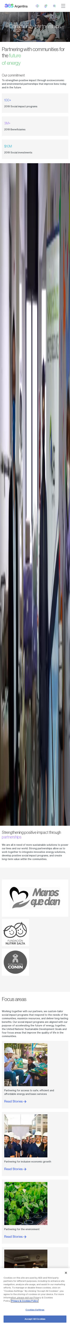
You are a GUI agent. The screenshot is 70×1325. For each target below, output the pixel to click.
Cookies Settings (34, 1309)
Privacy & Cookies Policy (24, 1300)
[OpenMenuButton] (37, 6)
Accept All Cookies (35, 1319)
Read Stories (13, 1101)
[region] (35, 1296)
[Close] (66, 1273)
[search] (54, 6)
